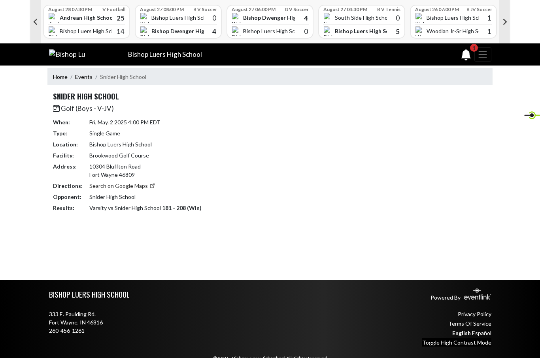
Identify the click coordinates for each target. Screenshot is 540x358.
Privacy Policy (474, 314)
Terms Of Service (469, 323)
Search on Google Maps (119, 185)
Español (481, 333)
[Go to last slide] (35, 21)
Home (60, 76)
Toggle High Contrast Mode (456, 342)
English (461, 333)
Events (84, 76)
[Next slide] (504, 21)
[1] (466, 56)
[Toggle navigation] (482, 54)
